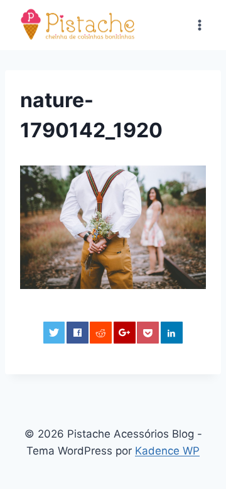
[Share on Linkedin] (172, 333)
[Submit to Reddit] (101, 333)
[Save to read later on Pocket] (148, 333)
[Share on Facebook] (78, 333)
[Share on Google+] (125, 333)
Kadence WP (167, 450)
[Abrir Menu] (199, 24)
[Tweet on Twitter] (54, 333)
